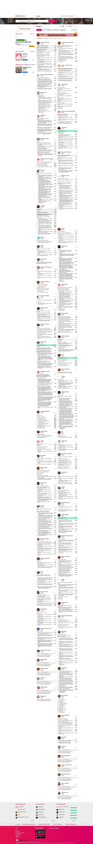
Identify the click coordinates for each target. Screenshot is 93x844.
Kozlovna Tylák (43, 341)
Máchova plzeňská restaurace (67, 535)
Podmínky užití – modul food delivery (42, 842)
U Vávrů (42, 440)
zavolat (42, 43)
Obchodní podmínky (18, 842)
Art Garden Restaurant (65, 774)
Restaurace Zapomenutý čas (66, 615)
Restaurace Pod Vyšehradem (46, 267)
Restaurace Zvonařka (44, 138)
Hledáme (24, 67)
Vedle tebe (24, 53)
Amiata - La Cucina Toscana (66, 65)
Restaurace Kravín (64, 313)
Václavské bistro (64, 284)
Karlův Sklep (42, 455)
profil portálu (18, 835)
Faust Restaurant (43, 608)
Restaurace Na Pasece (65, 502)
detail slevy (32, 46)
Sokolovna (63, 746)
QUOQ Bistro (42, 115)
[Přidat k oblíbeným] (54, 43)
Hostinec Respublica (65, 715)
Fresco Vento (43, 677)
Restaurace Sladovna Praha (45, 628)
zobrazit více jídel (41, 202)
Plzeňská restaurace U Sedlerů (67, 42)
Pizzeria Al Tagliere (65, 783)
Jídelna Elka (40, 806)
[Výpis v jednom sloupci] (64, 26)
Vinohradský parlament (45, 411)
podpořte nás (18, 833)
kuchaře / (29, 67)
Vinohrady (55, 38)
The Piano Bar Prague (42, 817)
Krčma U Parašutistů (65, 369)
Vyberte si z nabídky (43, 653)
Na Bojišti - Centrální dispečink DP (68, 111)
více (32, 820)
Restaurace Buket (43, 431)
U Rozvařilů (24, 69)
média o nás (17, 831)
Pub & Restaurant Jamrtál (45, 650)
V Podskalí (42, 205)
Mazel (41, 571)
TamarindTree (43, 696)
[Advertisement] (67, 219)
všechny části (39, 38)
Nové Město (46, 38)
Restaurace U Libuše (65, 175)
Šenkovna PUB (64, 472)
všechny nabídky (32, 64)
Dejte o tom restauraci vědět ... (45, 656)
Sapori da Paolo (64, 84)
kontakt (17, 830)
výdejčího (24, 68)
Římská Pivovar (43, 482)
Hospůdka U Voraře (65, 391)
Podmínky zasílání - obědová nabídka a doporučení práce (58, 842)
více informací (25, 59)
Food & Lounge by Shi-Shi (66, 764)
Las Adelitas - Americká (45, 371)
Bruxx (62, 354)
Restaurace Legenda (65, 336)
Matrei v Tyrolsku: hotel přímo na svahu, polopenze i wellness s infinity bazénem (23, 42)
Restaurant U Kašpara (44, 538)
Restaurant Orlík (43, 659)
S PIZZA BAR (63, 127)
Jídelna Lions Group (41, 809)
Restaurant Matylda (44, 668)
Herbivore (42, 237)
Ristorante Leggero (44, 307)
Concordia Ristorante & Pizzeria (46, 74)
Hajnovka (42, 505)
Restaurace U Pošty (44, 591)
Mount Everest (41, 814)
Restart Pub (42, 170)
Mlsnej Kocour (64, 667)
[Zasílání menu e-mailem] (55, 43)
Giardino (42, 245)
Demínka (63, 228)
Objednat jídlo (47, 345)
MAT (62, 431)
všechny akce (32, 51)
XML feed (17, 837)
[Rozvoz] (53, 160)
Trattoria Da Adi (62, 811)
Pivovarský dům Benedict (66, 152)
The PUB (63, 376)
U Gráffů (63, 487)
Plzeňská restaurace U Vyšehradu (47, 158)
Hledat (53, 21)
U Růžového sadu (64, 792)
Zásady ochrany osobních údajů (28, 842)
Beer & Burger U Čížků (65, 755)
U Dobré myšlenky (64, 514)
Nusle (51, 38)
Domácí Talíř (40, 811)
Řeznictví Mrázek (64, 695)
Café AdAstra (24, 56)
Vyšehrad (60, 38)
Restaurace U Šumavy (65, 556)
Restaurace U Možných (44, 295)
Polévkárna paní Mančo (45, 281)
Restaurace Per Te (64, 602)
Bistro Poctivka (43, 92)
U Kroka (62, 579)
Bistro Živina (63, 737)
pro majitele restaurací (19, 832)
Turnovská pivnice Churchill (66, 453)
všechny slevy (32, 33)
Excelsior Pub (64, 440)
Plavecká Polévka (43, 467)
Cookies (34, 842)
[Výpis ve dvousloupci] (63, 26)
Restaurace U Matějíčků (45, 558)
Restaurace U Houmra (44, 324)
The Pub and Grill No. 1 (45, 42)
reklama (17, 836)
